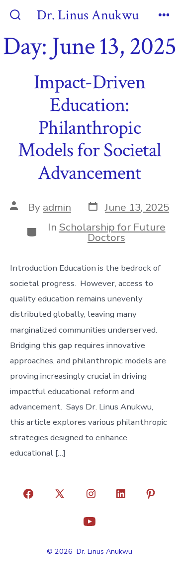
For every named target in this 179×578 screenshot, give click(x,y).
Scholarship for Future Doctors (112, 232)
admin (57, 207)
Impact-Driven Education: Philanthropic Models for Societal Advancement (89, 127)
